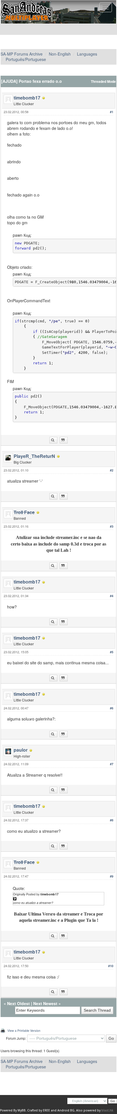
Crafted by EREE (38, 1110)
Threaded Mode (103, 81)
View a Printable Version (23, 1030)
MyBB (22, 1110)
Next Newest (45, 1003)
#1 (111, 112)
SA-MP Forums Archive (22, 54)
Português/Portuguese (26, 59)
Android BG (65, 1110)
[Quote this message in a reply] (64, 440)
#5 (111, 652)
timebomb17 (27, 97)
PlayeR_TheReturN (34, 456)
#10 (110, 966)
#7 (111, 764)
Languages (87, 54)
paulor (21, 750)
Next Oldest (18, 1003)
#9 (111, 876)
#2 (111, 470)
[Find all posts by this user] (53, 440)
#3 (111, 526)
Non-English (60, 54)
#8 (111, 820)
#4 (111, 596)
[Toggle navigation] (105, 7)
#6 (111, 708)
